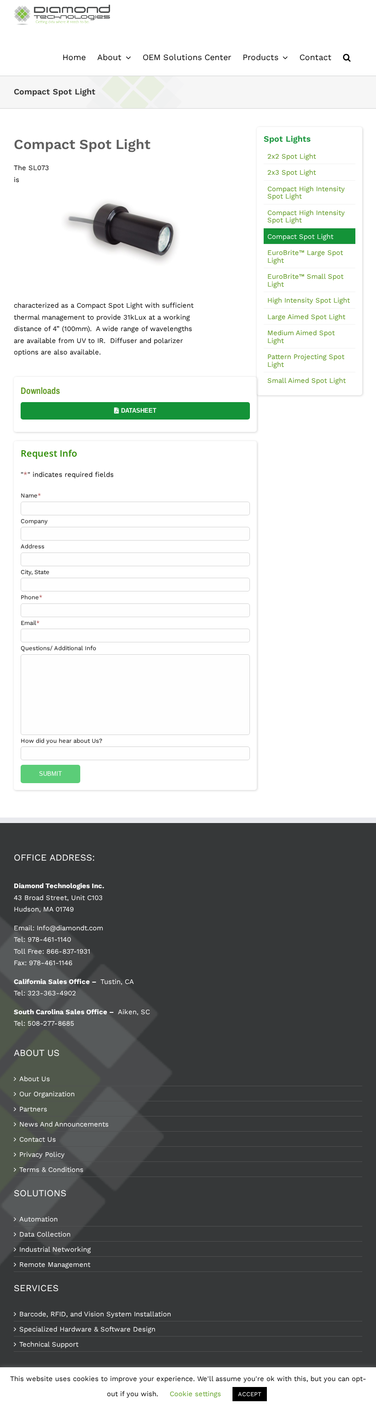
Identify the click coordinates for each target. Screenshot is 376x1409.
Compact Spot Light (300, 236)
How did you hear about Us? (61, 740)
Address (32, 546)
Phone (31, 597)
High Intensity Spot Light (308, 300)
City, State (35, 572)
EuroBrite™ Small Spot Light (305, 280)
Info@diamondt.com (70, 928)
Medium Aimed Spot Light (301, 337)
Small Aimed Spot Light (306, 380)
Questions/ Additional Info (58, 648)
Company (34, 521)
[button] (347, 57)
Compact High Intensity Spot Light (306, 193)
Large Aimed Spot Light (306, 317)
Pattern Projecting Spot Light (305, 361)
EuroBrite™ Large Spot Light (305, 257)
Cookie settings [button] (195, 1394)
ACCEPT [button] (249, 1394)
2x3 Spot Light (291, 172)
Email (30, 622)
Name (31, 495)
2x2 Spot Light (291, 156)
